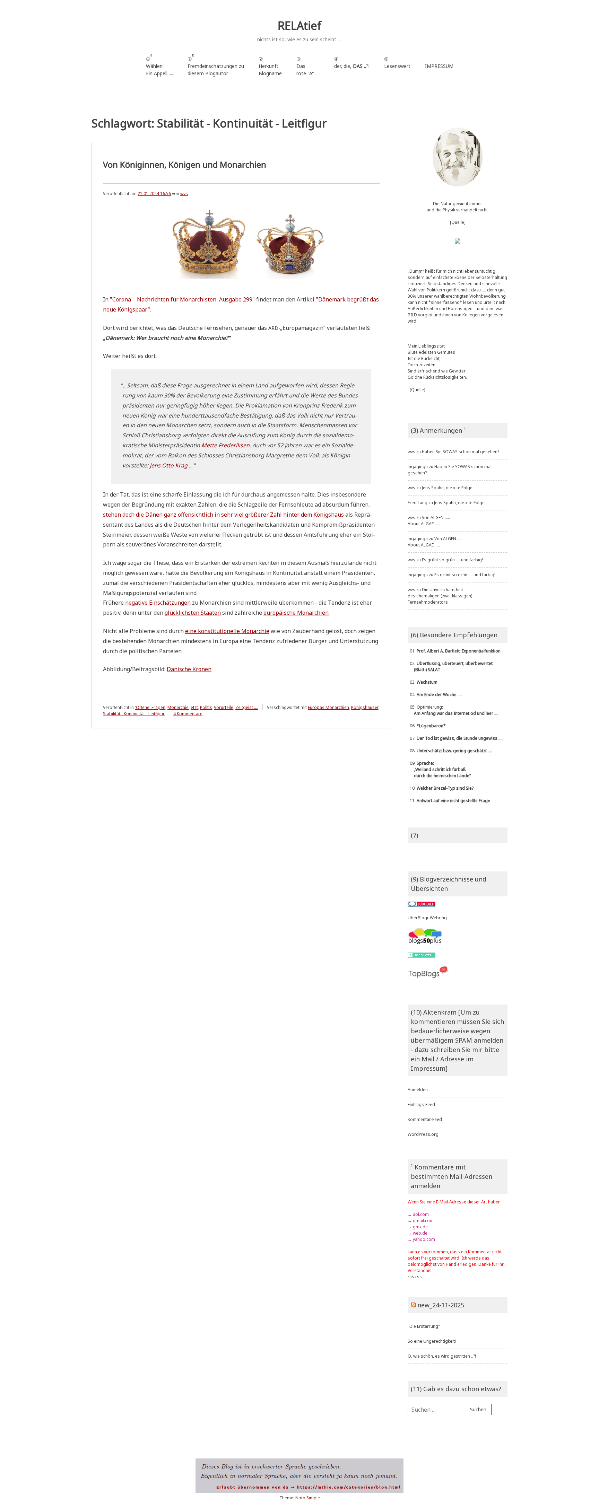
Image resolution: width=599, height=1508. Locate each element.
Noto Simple (307, 1498)
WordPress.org (423, 1134)
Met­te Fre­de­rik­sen (225, 445)
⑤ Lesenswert (397, 62)
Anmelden (418, 1090)
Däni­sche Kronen (189, 669)
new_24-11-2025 (440, 1305)
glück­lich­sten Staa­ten (193, 612)
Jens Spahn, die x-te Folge (447, 488)
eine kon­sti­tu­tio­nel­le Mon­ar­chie (227, 631)
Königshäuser (364, 707)
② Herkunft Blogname (270, 66)
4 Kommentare (187, 714)
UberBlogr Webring (427, 918)
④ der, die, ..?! (352, 66)
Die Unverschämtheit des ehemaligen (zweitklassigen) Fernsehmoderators (440, 596)
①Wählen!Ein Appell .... (159, 65)
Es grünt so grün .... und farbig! (452, 560)
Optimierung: (453, 710)
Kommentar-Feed (425, 1119)
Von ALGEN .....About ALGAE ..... (429, 521)
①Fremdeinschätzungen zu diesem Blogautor (216, 65)
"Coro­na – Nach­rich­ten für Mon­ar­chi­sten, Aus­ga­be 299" (182, 299)
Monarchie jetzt (182, 707)
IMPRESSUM (439, 66)
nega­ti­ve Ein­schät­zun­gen (158, 602)
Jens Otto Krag (169, 465)
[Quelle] (458, 222)
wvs (184, 193)
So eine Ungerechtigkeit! (432, 1341)
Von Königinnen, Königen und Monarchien (184, 164)
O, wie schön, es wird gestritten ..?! (442, 1356)
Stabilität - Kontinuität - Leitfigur (134, 714)
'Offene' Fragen (150, 707)
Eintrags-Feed (421, 1104)
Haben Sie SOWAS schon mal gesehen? (460, 452)
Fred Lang (417, 503)
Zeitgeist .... (246, 707)
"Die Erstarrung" (424, 1326)
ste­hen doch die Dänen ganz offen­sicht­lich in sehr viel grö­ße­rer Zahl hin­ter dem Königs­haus (223, 514)
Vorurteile (223, 707)
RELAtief (299, 25)
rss (411, 1277)
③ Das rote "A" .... (308, 66)
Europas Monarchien (328, 707)
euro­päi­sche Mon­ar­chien (296, 612)
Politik (206, 707)
